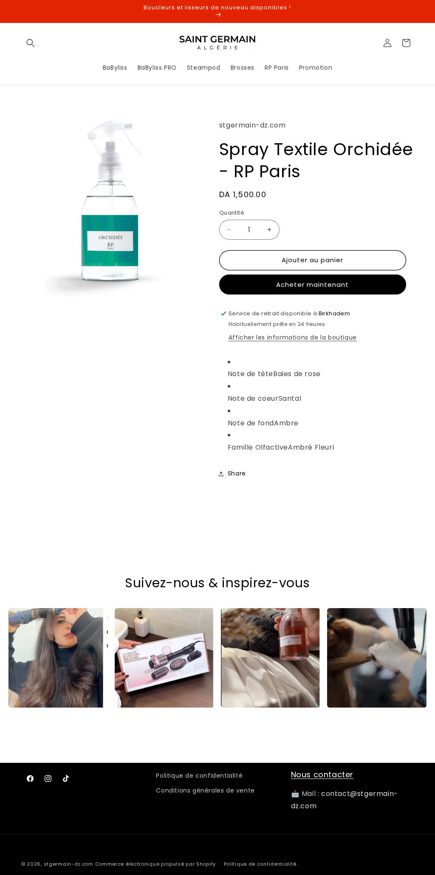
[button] (30, 43)
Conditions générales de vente (205, 790)
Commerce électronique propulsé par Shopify (155, 864)
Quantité (231, 213)
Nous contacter (322, 774)
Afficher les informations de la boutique (293, 337)
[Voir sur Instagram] (58, 658)
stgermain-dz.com (68, 864)
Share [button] (237, 473)
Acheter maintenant (312, 284)
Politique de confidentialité (199, 775)
